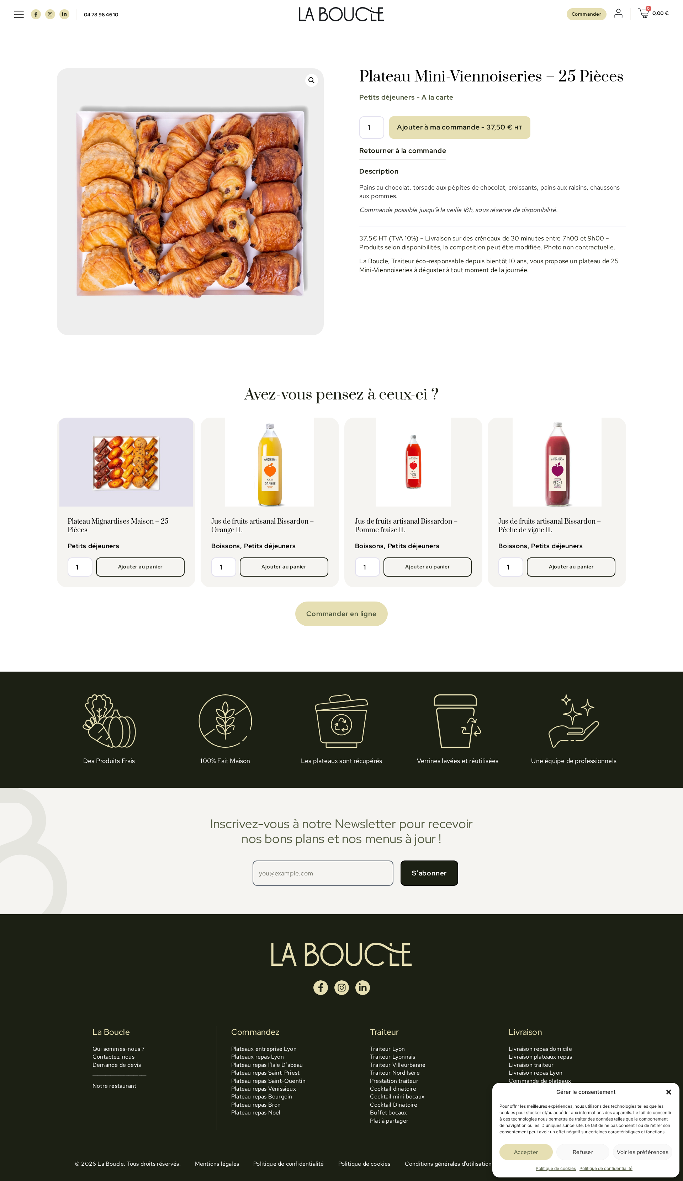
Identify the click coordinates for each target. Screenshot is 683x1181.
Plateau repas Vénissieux (263, 1088)
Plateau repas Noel (256, 1112)
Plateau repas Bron (256, 1104)
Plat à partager (389, 1120)
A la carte (438, 97)
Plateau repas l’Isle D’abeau (267, 1065)
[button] (668, 1092)
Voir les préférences (642, 1152)
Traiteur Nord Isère (395, 1072)
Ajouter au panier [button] (140, 566)
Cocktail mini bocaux (397, 1096)
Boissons (225, 546)
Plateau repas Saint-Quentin (268, 1081)
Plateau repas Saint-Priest (265, 1072)
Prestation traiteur (394, 1081)
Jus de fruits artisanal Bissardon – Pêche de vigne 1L (549, 526)
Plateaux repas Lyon (257, 1056)
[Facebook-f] (36, 14)
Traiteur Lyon (387, 1049)
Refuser (583, 1152)
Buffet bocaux (388, 1112)
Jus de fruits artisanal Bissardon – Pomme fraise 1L (406, 526)
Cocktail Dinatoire (394, 1104)
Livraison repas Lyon (535, 1072)
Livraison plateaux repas (540, 1056)
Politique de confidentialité (605, 1168)
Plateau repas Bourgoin (261, 1096)
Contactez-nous (113, 1056)
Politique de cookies (556, 1168)
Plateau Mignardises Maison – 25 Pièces (118, 526)
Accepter (526, 1152)
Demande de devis (116, 1065)
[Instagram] (50, 14)
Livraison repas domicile (540, 1049)
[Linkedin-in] (64, 14)
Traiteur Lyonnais (392, 1056)
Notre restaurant (114, 1086)
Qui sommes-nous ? (118, 1049)
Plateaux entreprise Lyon (264, 1049)
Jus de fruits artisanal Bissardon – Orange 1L (262, 526)
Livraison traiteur (531, 1065)
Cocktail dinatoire (393, 1088)
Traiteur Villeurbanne (397, 1065)
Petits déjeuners (387, 97)
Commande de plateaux (540, 1081)
